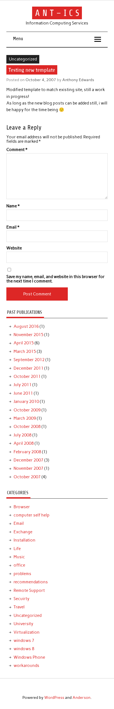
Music (19, 556)
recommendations (31, 581)
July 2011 (23, 384)
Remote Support (29, 590)
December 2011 (28, 368)
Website (14, 248)
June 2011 (23, 393)
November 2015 (28, 334)
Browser (22, 506)
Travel (19, 606)
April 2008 (24, 443)
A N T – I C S (57, 13)
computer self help (32, 515)
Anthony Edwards (78, 79)
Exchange (23, 531)
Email (12, 227)
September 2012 (29, 359)
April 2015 (24, 342)
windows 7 (24, 640)
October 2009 (27, 410)
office (19, 565)
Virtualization (27, 632)
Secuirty (21, 598)
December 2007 (28, 460)
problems (22, 573)
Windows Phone (29, 657)
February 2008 (27, 451)
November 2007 (28, 468)
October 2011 (27, 376)
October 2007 (27, 476)
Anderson (81, 697)
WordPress (54, 697)
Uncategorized (23, 59)
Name (13, 206)
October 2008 (27, 426)
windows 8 (24, 648)
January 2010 (26, 401)
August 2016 (26, 326)
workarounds (26, 665)
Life (17, 548)
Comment (16, 150)
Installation (24, 540)
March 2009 (25, 418)
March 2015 (25, 351)
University (23, 623)
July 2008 (23, 435)
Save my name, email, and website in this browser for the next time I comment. (55, 279)
